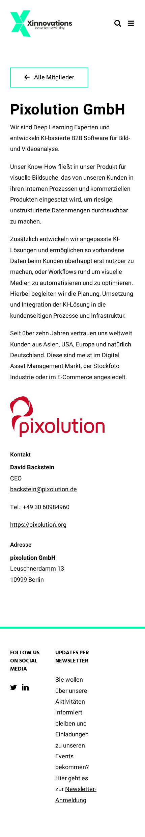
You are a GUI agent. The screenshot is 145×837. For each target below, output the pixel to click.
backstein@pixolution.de (43, 489)
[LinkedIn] (25, 687)
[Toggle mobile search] (117, 23)
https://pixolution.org (38, 524)
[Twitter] (13, 687)
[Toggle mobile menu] (131, 23)
